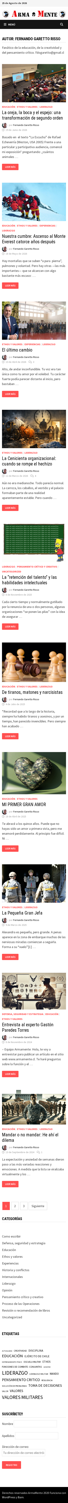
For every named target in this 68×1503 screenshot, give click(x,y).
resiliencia (47, 1380)
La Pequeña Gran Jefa (22, 913)
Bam (21, 1497)
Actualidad (7, 1351)
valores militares (22, 1397)
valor (5, 1391)
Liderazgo (46, 106)
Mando (54, 1373)
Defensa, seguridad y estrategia (22, 1014)
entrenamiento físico (12, 1362)
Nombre (7, 1424)
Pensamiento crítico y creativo (37, 566)
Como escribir (11, 1236)
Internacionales (12, 1277)
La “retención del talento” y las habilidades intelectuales (29, 580)
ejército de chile (37, 1356)
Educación (8, 106)
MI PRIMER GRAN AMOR (24, 804)
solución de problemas (14, 1386)
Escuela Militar (32, 1361)
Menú (11, 24)
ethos (46, 1361)
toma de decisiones (45, 1385)
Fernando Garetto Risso (26, 125)
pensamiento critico (21, 1379)
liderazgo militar (38, 1374)
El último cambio (17, 350)
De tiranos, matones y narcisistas (32, 692)
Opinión (7, 1290)
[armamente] (34, 14)
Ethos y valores (27, 106)
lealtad (47, 1367)
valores (16, 1391)
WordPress (8, 1497)
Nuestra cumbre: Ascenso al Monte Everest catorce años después (33, 239)
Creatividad (20, 1350)
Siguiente (38, 1206)
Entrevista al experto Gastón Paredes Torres (27, 1027)
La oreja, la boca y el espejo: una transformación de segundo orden (32, 115)
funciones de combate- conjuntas (22, 1366)
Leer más (12, 167)
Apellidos (8, 1436)
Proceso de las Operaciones (21, 1304)
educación (12, 1355)
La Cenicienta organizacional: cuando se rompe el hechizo (29, 461)
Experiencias (47, 225)
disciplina (35, 1350)
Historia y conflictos (15, 1270)
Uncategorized (11, 571)
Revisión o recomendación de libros (26, 1310)
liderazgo (15, 1372)
